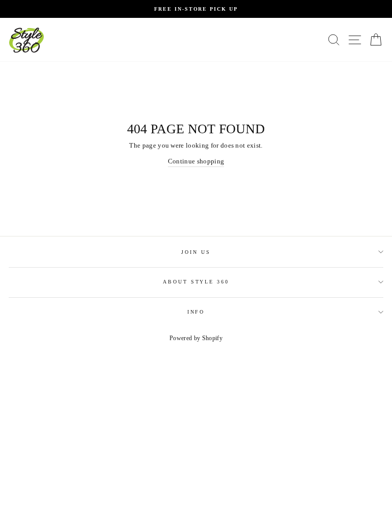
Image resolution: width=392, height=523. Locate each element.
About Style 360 (196, 281)
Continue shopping (196, 161)
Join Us (195, 252)
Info (196, 312)
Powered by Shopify (196, 338)
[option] (196, 9)
